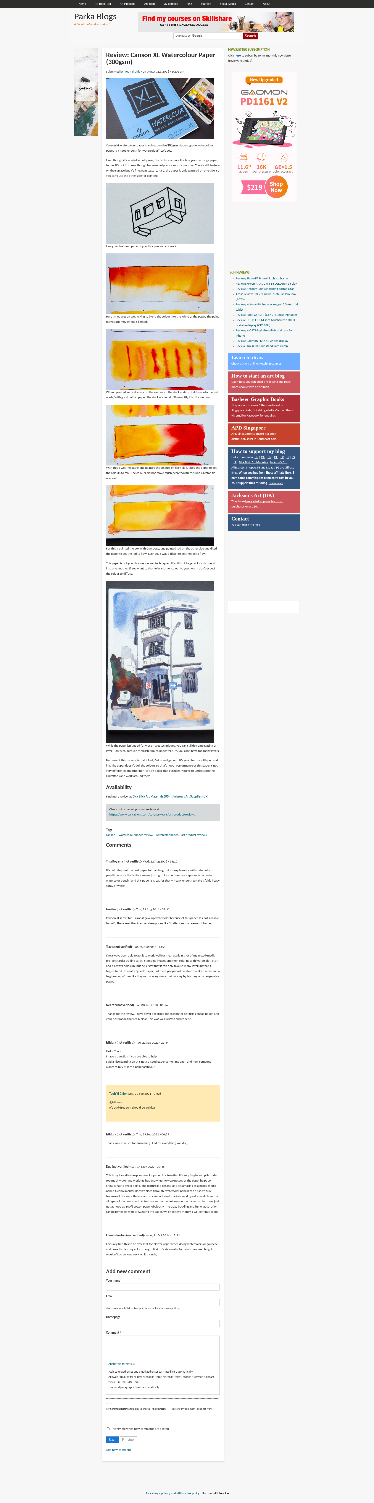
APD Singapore (241, 434)
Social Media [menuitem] (228, 3)
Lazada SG (272, 467)
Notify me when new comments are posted (141, 1429)
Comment (112, 1332)
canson (110, 835)
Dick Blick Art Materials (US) (151, 796)
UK (269, 457)
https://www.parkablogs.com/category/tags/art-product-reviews (152, 814)
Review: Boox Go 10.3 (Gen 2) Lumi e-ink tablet (266, 315)
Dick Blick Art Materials (253, 462)
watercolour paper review (135, 835)
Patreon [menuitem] (206, 3)
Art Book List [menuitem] (103, 3)
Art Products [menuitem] (127, 3)
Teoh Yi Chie (132, 71)
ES (293, 457)
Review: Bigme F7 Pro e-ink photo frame (262, 278)
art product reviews (194, 835)
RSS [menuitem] (190, 3)
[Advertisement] (260, 233)
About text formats (120, 1364)
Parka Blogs (95, 17)
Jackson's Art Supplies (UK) (190, 796)
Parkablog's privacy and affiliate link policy (172, 1493)
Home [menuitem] (82, 3)
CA (263, 457)
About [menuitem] (266, 3)
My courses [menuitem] (170, 3)
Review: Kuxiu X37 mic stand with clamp (262, 346)
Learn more (276, 483)
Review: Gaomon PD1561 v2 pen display (262, 341)
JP (235, 462)
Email (109, 1296)
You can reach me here (245, 525)
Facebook (253, 415)
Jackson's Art (278, 462)
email (239, 415)
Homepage (113, 1317)
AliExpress (238, 467)
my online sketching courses (263, 363)
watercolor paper (167, 835)
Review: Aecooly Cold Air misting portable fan (265, 289)
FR (282, 457)
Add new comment (118, 1450)
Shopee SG (253, 467)
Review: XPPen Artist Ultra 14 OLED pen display (266, 283)
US (256, 457)
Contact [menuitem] (249, 3)
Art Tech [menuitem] (149, 3)
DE (276, 457)
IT (288, 457)
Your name (113, 1280)
